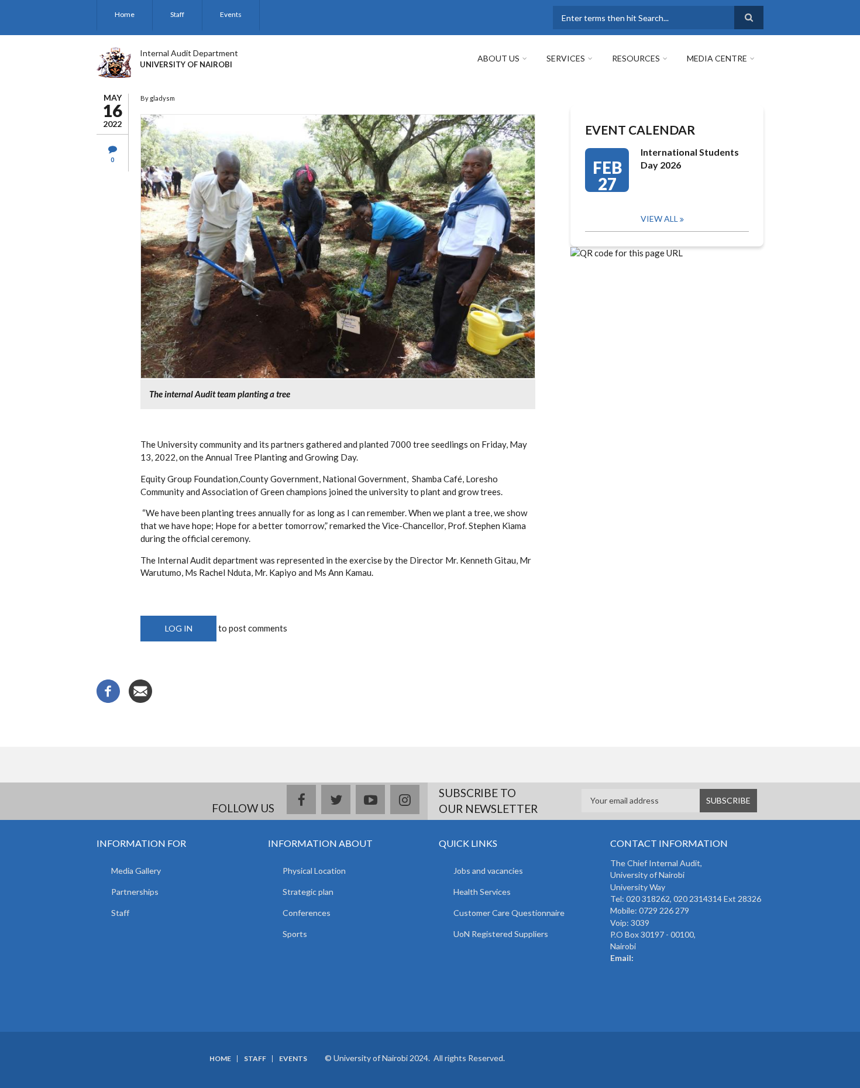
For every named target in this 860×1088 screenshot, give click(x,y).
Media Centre (717, 58)
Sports (295, 934)
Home (125, 14)
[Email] (140, 690)
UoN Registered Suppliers (500, 934)
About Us (498, 58)
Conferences (307, 913)
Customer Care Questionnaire (509, 913)
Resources (636, 58)
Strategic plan (308, 892)
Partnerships (135, 892)
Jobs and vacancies (488, 871)
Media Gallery (136, 871)
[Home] (114, 61)
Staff (177, 14)
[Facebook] (108, 690)
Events (231, 14)
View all (659, 219)
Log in (178, 628)
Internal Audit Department (189, 53)
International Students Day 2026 (690, 158)
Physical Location (314, 871)
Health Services (482, 892)
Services (565, 58)
